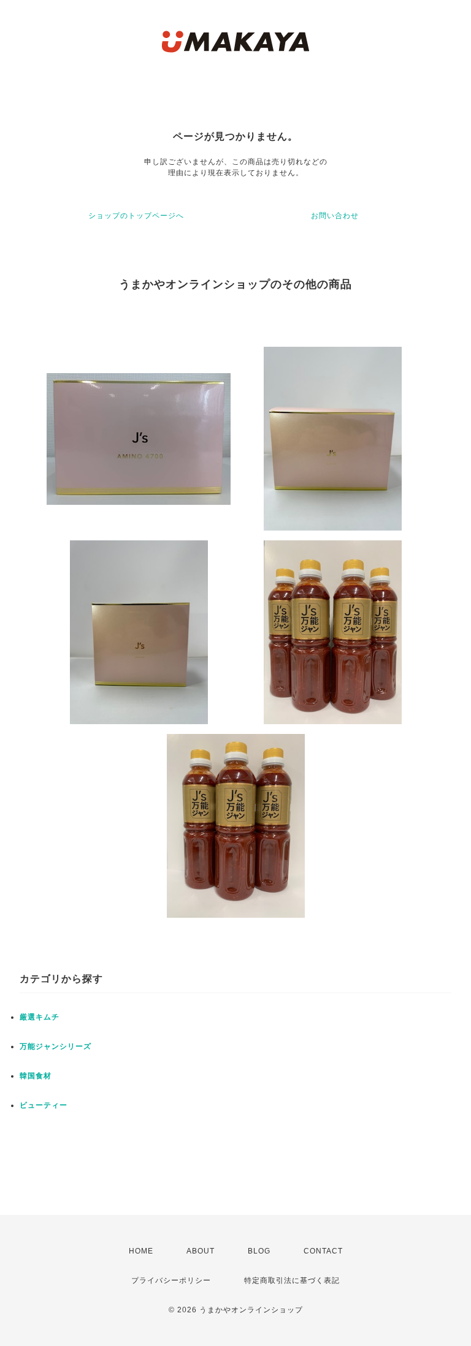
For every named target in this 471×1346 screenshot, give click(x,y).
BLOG (259, 1251)
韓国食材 (36, 1076)
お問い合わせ (335, 215)
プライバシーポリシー (171, 1280)
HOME (141, 1251)
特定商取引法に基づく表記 (292, 1280)
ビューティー (43, 1105)
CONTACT (323, 1251)
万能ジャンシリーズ (55, 1046)
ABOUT (200, 1251)
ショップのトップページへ (136, 215)
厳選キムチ (39, 1017)
